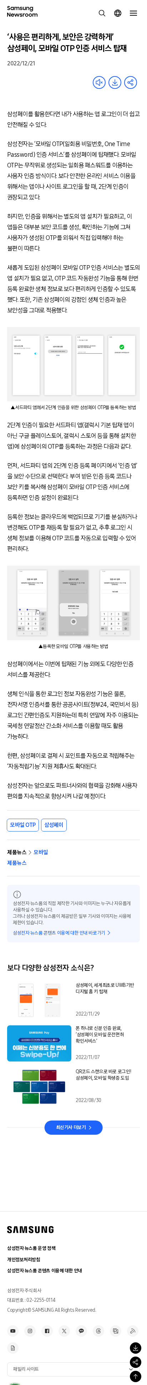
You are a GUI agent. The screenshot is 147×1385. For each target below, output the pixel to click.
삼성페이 (54, 825)
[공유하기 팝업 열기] (135, 1362)
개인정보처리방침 (23, 1260)
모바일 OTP (23, 825)
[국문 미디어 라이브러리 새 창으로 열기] (115, 1331)
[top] (135, 1376)
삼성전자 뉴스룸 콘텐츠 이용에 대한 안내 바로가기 (59, 933)
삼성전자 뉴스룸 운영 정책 (31, 1248)
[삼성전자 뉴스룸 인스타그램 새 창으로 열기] (30, 1331)
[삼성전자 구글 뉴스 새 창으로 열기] (13, 1348)
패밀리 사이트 (26, 1369)
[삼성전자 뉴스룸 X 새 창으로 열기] (64, 1331)
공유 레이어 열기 (130, 82)
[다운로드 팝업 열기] (135, 1348)
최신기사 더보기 (71, 1127)
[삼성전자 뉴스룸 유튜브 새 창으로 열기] (13, 1331)
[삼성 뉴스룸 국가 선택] (117, 13)
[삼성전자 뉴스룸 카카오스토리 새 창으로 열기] (81, 1331)
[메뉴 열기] (133, 13)
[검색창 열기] (102, 13)
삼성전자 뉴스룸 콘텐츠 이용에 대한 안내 (44, 1271)
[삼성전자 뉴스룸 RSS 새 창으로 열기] (132, 1331)
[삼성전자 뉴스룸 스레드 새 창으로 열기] (98, 1331)
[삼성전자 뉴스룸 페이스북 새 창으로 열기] (47, 1331)
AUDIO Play (99, 82)
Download (114, 82)
